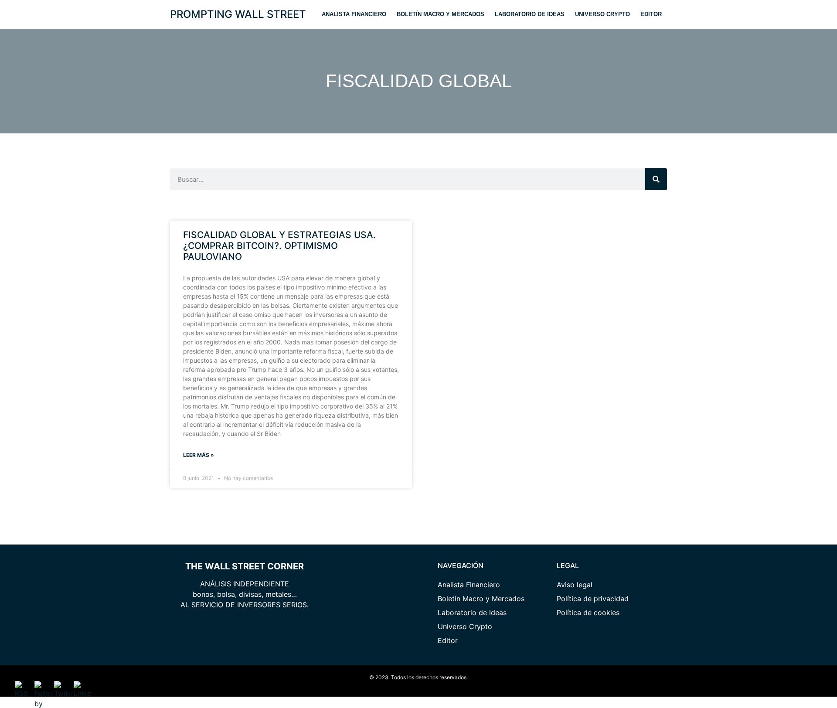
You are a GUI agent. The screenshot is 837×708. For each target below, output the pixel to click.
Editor (651, 14)
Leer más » (198, 455)
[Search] (656, 179)
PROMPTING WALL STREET (238, 14)
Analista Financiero (354, 14)
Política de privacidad (593, 598)
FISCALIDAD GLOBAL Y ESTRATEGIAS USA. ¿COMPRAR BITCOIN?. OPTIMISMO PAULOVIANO (279, 245)
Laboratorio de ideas (530, 14)
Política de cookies (588, 612)
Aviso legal (574, 584)
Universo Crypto (602, 14)
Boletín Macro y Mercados (440, 14)
